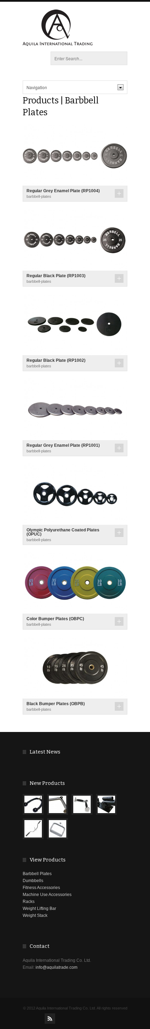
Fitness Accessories (41, 887)
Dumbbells (33, 880)
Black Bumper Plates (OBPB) (56, 703)
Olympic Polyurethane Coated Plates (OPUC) (63, 532)
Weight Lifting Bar (39, 908)
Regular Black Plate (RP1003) (56, 275)
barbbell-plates (39, 196)
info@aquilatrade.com (56, 967)
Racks (29, 901)
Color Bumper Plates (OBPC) (55, 618)
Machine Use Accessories (47, 894)
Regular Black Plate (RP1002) (56, 360)
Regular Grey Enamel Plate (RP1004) (63, 190)
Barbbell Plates (37, 873)
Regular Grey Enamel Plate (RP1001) (63, 445)
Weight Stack (35, 915)
